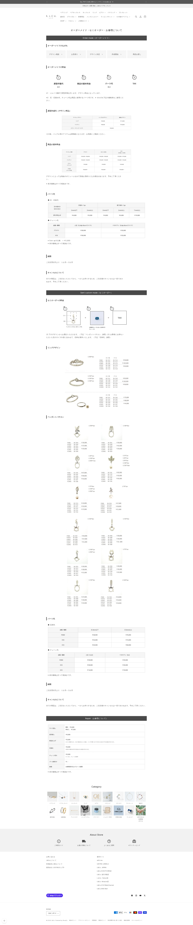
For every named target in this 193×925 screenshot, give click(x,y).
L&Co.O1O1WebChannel (105, 885)
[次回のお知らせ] (146, 2)
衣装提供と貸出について (54, 864)
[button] (102, 12)
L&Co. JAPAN (101, 867)
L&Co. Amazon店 (103, 881)
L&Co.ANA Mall (102, 888)
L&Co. (53, 920)
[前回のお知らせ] (47, 2)
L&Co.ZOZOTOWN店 (104, 871)
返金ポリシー (72, 920)
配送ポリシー (102, 920)
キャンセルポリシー (137, 920)
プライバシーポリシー (84, 920)
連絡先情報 (127, 920)
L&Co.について (51, 860)
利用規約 (94, 920)
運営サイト (100, 857)
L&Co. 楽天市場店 (103, 874)
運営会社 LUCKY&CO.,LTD (55, 867)
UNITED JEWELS (103, 864)
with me (99, 860)
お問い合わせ (50, 857)
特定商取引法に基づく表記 (115, 920)
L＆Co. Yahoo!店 (102, 878)
